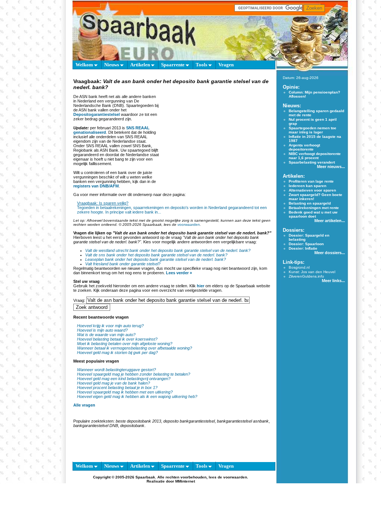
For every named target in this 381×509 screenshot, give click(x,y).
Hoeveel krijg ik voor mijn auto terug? (110, 325)
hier (200, 286)
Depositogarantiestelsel (96, 114)
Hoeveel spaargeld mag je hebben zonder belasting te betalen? (133, 374)
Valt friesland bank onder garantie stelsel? (122, 264)
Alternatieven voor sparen (312, 190)
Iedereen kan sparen (307, 186)
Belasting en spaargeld (310, 203)
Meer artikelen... (329, 220)
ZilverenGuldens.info (306, 276)
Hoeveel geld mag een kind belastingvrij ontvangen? (123, 378)
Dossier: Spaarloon (306, 244)
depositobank (132, 425)
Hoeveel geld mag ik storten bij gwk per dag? (117, 352)
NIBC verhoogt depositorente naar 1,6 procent (315, 156)
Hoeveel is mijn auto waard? (102, 330)
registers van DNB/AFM (96, 186)
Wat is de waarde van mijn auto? (106, 334)
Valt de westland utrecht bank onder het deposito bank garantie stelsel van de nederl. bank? (167, 250)
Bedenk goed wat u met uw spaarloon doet (313, 214)
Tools (202, 64)
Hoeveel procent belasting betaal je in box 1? (117, 387)
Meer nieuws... (331, 166)
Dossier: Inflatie (303, 248)
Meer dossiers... (329, 252)
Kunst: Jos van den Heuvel (312, 272)
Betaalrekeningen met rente (314, 208)
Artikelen (140, 64)
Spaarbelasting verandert (312, 162)
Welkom (85, 64)
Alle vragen (84, 405)
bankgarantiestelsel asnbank (243, 421)
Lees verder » (179, 273)
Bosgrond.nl (299, 267)
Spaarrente (173, 64)
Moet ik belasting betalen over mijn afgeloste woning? (124, 343)
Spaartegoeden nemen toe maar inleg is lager (312, 130)
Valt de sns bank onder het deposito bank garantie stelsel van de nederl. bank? (156, 255)
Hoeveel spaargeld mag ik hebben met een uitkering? (125, 392)
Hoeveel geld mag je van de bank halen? (113, 383)
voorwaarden (188, 224)
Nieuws (112, 64)
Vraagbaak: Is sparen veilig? (102, 203)
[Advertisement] (216, 137)
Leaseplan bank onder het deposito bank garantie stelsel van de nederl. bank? (155, 259)
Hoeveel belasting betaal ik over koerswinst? (117, 339)
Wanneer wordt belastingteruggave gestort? (116, 369)
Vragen (226, 64)
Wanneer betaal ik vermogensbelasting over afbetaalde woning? (134, 348)
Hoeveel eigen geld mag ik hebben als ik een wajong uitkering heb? (137, 396)
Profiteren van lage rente (311, 181)
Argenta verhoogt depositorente (304, 147)
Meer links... (333, 280)
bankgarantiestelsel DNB (95, 425)
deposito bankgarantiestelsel (189, 421)
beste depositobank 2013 (138, 421)
